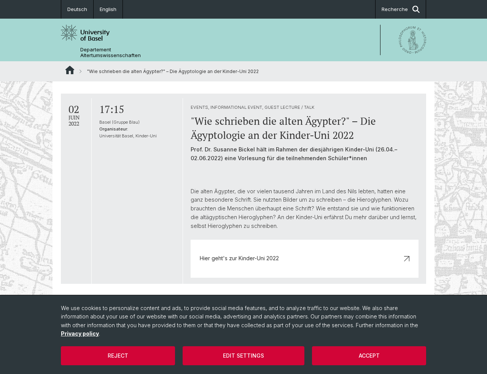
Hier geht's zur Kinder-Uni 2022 (239, 258)
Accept (369, 355)
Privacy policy (80, 333)
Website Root (69, 70)
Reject (118, 355)
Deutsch (77, 9)
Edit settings (243, 355)
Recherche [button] (395, 9)
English (108, 9)
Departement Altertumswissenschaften (110, 52)
